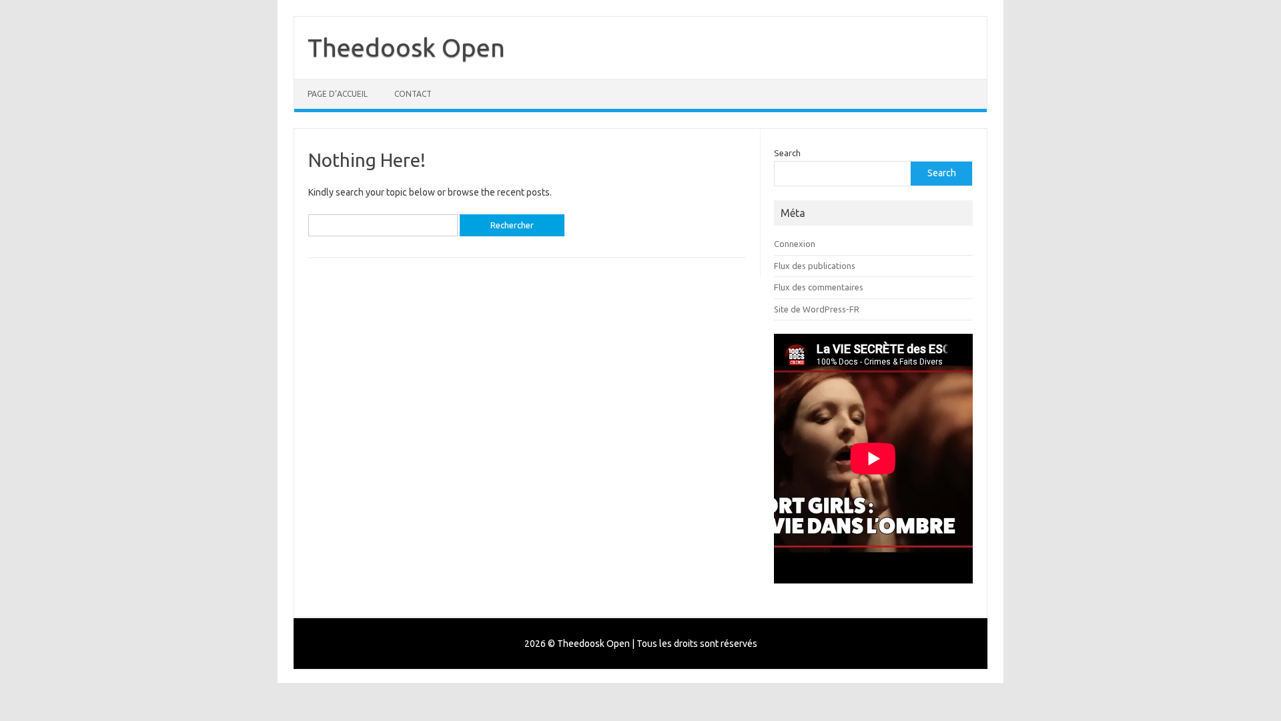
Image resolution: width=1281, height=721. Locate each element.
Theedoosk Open (406, 47)
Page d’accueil (338, 93)
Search (787, 153)
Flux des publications (814, 265)
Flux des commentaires (818, 287)
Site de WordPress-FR (816, 309)
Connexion (794, 243)
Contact (413, 93)
